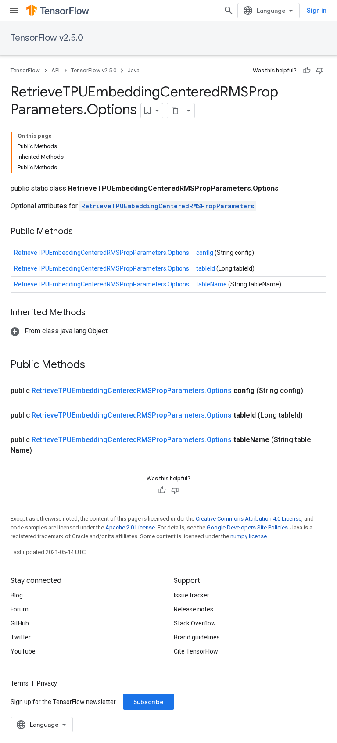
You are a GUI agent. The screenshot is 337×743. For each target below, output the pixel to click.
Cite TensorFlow (196, 651)
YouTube (23, 651)
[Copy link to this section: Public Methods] (84, 232)
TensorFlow (25, 70)
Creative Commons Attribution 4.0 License (248, 518)
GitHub (20, 623)
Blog (17, 595)
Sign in (316, 10)
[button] (59, 331)
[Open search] (228, 10)
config (205, 252)
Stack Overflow (195, 623)
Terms (20, 683)
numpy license (248, 536)
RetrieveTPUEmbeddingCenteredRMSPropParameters (167, 206)
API (55, 70)
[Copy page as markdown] (175, 110)
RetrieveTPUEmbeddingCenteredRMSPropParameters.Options (101, 252)
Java (134, 70)
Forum (20, 609)
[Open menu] (14, 10)
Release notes (193, 609)
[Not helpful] (319, 70)
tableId (206, 268)
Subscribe (148, 702)
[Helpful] (306, 70)
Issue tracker (191, 595)
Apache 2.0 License (130, 527)
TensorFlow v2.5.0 (47, 37)
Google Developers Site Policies (247, 527)
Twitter (21, 637)
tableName (212, 284)
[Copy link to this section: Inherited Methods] (96, 313)
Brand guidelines (197, 637)
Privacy (47, 683)
